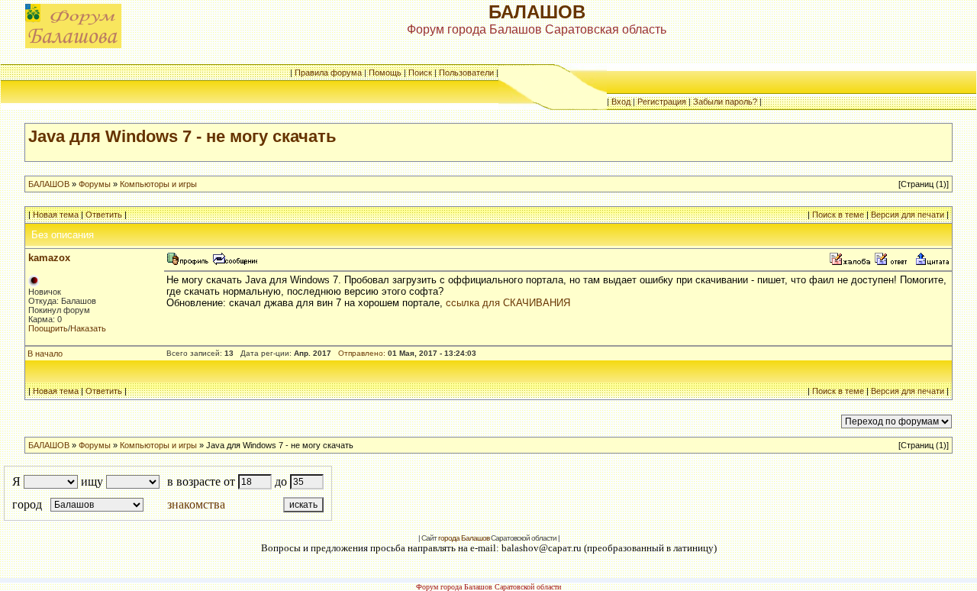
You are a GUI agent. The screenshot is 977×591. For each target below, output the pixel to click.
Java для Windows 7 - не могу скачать (182, 136)
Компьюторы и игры (158, 184)
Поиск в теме (838, 214)
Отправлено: (361, 353)
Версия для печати (907, 214)
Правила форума (328, 72)
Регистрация (661, 101)
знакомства (196, 504)
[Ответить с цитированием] (893, 263)
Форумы (95, 184)
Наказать (88, 328)
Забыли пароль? (725, 101)
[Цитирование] (932, 263)
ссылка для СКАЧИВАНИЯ (508, 302)
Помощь (385, 72)
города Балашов (463, 538)
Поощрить (48, 328)
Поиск (420, 72)
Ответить (103, 214)
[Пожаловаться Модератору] (850, 263)
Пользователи (466, 72)
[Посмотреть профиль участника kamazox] (187, 263)
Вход (620, 101)
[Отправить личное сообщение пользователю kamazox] (234, 263)
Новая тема (56, 214)
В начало (45, 353)
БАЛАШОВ (48, 184)
